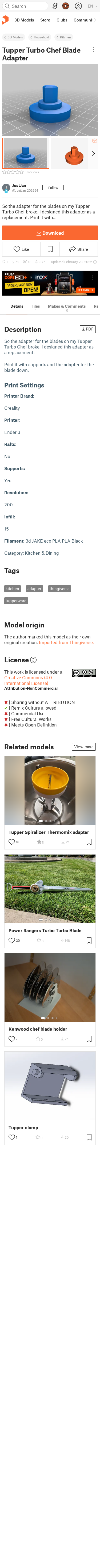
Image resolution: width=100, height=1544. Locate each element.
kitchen (12, 588)
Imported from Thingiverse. (66, 642)
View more (84, 746)
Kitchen (65, 37)
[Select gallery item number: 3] (50, 821)
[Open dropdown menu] (93, 49)
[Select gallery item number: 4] (55, 821)
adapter (34, 588)
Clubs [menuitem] (62, 19)
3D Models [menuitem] (24, 19)
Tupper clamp (23, 1127)
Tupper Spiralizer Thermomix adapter (49, 832)
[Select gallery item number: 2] (46, 821)
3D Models (15, 37)
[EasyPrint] (55, 6)
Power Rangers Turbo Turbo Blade (45, 930)
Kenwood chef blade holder (38, 1028)
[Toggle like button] (12, 842)
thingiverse (60, 588)
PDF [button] (90, 328)
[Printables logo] (5, 20)
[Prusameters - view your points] (65, 5)
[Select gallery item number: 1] (41, 821)
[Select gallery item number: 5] (58, 821)
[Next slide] (93, 153)
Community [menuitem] (84, 19)
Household (41, 37)
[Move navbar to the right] (94, 20)
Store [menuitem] (45, 19)
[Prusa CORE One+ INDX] (50, 283)
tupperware (16, 600)
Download (53, 232)
